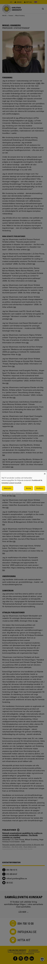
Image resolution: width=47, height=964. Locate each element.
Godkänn (39, 488)
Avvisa (28, 488)
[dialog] (23, 482)
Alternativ (7, 488)
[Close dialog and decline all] (44, 473)
